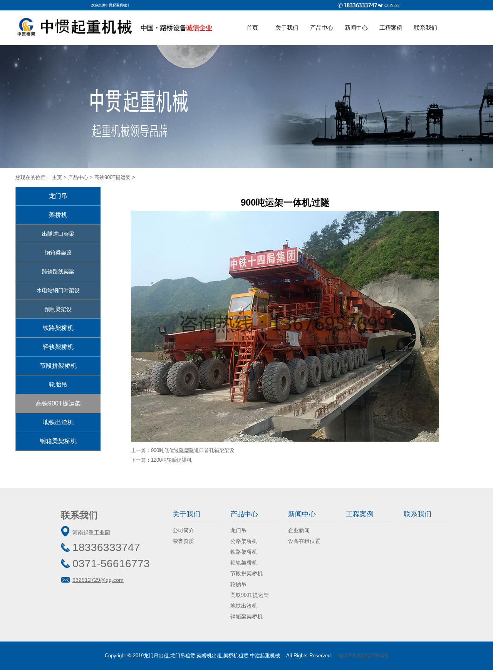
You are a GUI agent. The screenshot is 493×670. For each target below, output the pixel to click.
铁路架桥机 (58, 328)
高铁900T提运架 (112, 177)
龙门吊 (58, 196)
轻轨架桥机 (58, 346)
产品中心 (321, 27)
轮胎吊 (58, 384)
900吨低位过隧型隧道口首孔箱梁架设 (192, 450)
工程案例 (390, 27)
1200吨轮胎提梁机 (171, 460)
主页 (57, 177)
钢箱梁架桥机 (58, 441)
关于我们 (286, 27)
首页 (252, 27)
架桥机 (58, 214)
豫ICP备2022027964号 (363, 655)
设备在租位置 (304, 541)
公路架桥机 (243, 541)
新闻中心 (356, 27)
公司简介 (183, 530)
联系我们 (425, 27)
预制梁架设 (58, 309)
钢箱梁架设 (58, 253)
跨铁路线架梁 (58, 271)
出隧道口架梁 (58, 234)
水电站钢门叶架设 (58, 290)
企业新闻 (299, 530)
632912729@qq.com (98, 580)
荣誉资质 (183, 541)
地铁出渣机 (58, 422)
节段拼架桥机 (58, 365)
